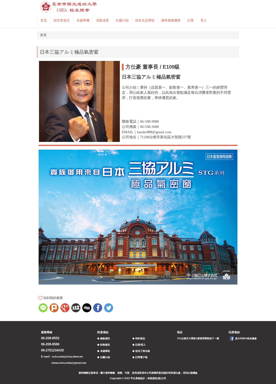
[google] (65, 308)
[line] (44, 308)
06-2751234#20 (52, 350)
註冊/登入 (140, 344)
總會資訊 (105, 338)
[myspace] (76, 308)
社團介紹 (122, 20)
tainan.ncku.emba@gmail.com (69, 363)
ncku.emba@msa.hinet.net (67, 356)
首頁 (43, 20)
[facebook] (98, 308)
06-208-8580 (50, 344)
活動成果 (102, 20)
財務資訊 (105, 344)
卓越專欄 (82, 20)
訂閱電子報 (141, 357)
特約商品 (140, 338)
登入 (203, 20)
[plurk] (55, 308)
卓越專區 (105, 351)
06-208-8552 (50, 338)
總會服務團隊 (171, 20)
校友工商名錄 (142, 351)
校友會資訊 (62, 20)
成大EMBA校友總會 (246, 338)
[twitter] (109, 308)
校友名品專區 (145, 20)
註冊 (190, 20)
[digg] (87, 308)
